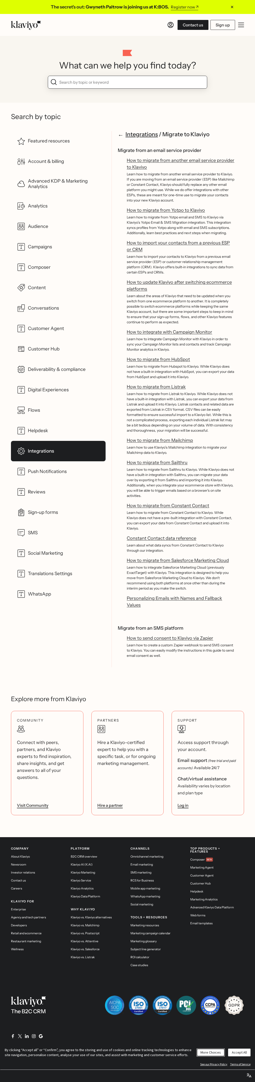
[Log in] (171, 25)
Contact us (193, 24)
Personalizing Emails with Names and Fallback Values (174, 602)
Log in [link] (183, 805)
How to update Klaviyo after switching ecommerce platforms (179, 285)
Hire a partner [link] (110, 805)
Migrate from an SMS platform (150, 628)
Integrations (142, 134)
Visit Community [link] (32, 805)
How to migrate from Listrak (156, 387)
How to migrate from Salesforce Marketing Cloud (178, 560)
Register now (183, 6)
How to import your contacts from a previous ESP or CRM (178, 246)
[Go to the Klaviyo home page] (26, 25)
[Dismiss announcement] (232, 7)
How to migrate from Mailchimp (160, 440)
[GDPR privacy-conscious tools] (234, 1005)
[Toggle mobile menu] (241, 25)
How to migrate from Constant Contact (168, 505)
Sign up (223, 24)
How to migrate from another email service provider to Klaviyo (180, 164)
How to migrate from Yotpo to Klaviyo (166, 210)
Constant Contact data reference (161, 538)
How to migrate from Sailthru (157, 462)
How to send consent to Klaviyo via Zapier (170, 638)
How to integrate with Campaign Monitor (169, 332)
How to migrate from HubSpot (158, 359)
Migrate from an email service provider (159, 150)
